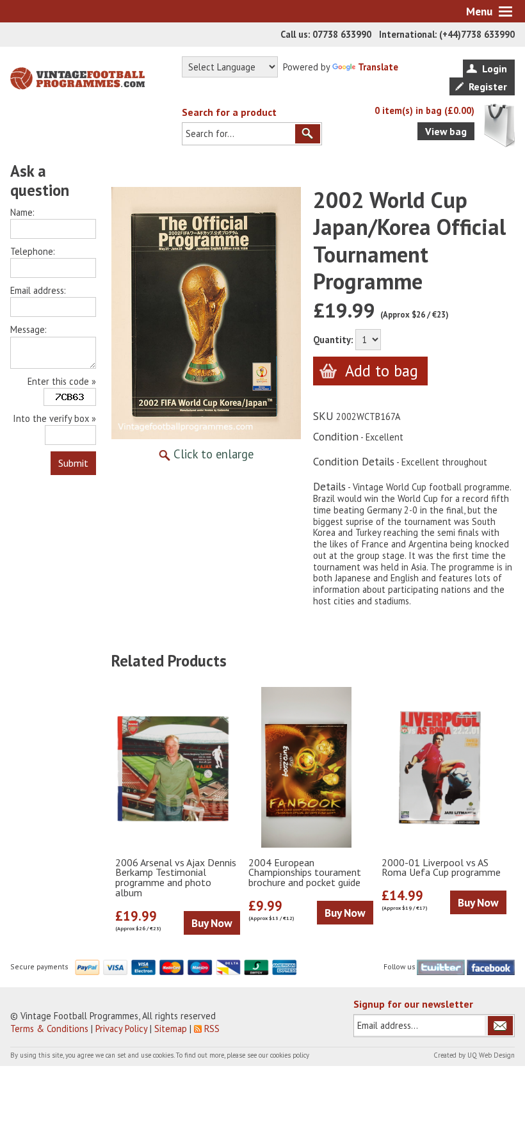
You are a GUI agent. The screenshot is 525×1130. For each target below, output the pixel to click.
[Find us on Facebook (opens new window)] (491, 966)
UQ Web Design (491, 1055)
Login (494, 68)
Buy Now (211, 923)
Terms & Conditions (49, 1028)
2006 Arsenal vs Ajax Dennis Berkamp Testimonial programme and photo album (175, 878)
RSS (212, 1028)
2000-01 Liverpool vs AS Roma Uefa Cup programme (441, 868)
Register (488, 86)
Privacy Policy (121, 1028)
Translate (378, 67)
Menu (479, 11)
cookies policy (289, 1055)
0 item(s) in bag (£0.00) (424, 110)
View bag (446, 131)
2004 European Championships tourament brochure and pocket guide (304, 873)
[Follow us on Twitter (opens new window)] (441, 966)
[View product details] (173, 768)
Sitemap (170, 1028)
